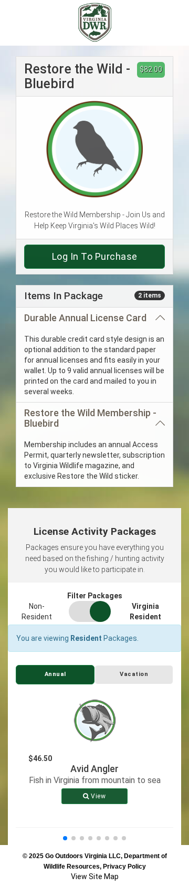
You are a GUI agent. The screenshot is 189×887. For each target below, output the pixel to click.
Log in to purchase (95, 256)
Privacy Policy (124, 866)
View (97, 796)
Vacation (134, 674)
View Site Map (95, 876)
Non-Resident (37, 611)
